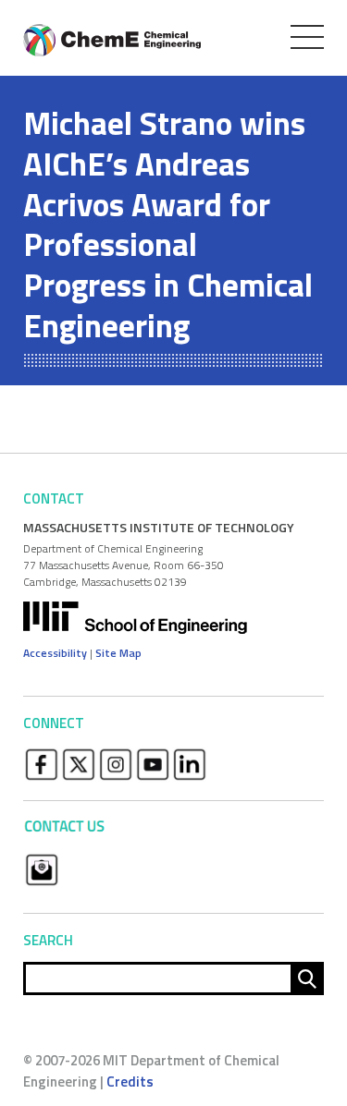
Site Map (118, 653)
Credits (130, 1081)
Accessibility (55, 653)
